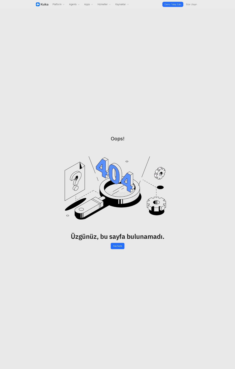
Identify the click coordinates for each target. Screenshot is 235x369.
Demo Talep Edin (172, 4)
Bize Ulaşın (191, 4)
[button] (58, 4)
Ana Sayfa (117, 246)
